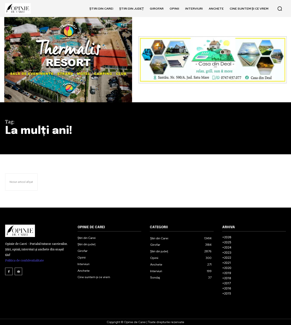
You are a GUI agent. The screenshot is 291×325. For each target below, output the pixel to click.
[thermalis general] (68, 59)
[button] (280, 8)
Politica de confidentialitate (24, 260)
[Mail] (18, 271)
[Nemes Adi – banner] (212, 59)
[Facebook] (9, 271)
